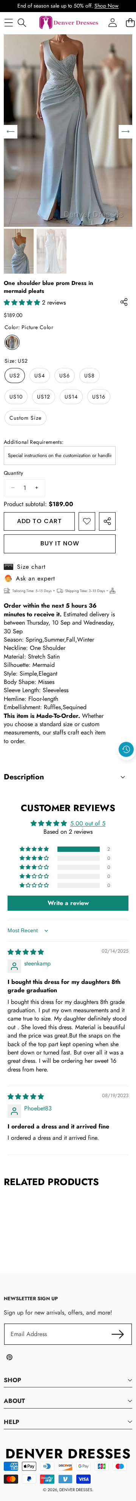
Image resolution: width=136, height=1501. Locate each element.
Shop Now (106, 5)
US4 (39, 375)
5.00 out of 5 (87, 823)
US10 (16, 396)
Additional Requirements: (34, 442)
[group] (19, 251)
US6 (64, 375)
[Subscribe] (117, 1334)
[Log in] (112, 22)
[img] (26, 952)
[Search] (21, 22)
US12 (43, 396)
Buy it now (59, 543)
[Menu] (8, 22)
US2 (14, 375)
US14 (71, 396)
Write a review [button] (68, 903)
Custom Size (25, 418)
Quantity (13, 473)
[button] (126, 766)
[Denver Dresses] (69, 23)
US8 (89, 375)
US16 (98, 396)
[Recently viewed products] (126, 749)
